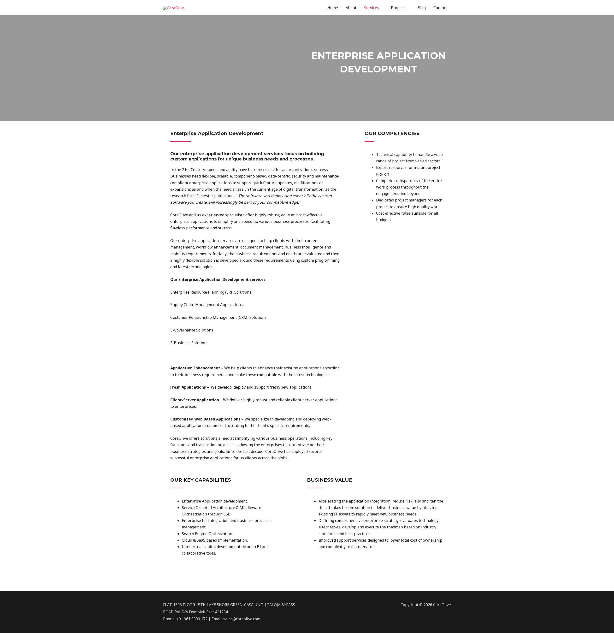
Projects (398, 7)
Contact (440, 7)
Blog (422, 7)
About (351, 7)
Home (332, 7)
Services (371, 7)
